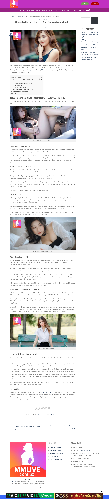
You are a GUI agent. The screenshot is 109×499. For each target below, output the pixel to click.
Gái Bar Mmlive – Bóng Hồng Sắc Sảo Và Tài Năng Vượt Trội (37, 190)
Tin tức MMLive (84, 10)
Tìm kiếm (83, 16)
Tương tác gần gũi (19, 85)
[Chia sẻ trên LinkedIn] (49, 408)
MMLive (22, 10)
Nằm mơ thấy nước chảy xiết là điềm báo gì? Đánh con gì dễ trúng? (89, 47)
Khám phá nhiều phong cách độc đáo (23, 83)
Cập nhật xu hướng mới (20, 87)
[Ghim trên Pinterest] (45, 408)
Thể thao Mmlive (47, 10)
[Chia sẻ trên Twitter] (39, 408)
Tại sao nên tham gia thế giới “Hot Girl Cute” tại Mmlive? (27, 79)
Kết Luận (14, 93)
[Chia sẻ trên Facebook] (36, 408)
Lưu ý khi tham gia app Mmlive (20, 91)
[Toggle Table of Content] (40, 77)
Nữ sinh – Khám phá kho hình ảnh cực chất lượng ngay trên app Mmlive (89, 34)
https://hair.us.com (84, 450)
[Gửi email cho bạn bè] (42, 408)
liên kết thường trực (56, 414)
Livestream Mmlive (33, 10)
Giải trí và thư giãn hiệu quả (21, 81)
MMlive (12, 16)
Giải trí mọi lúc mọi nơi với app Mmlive (24, 89)
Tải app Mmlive (72, 10)
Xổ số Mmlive (60, 10)
